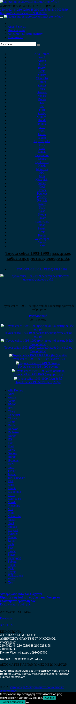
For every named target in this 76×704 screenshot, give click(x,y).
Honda (42, 120)
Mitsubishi (41, 179)
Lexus (42, 158)
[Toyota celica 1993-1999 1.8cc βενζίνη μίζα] (38, 355)
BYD (42, 71)
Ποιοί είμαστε (16, 30)
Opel (42, 186)
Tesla (42, 232)
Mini (42, 176)
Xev (42, 246)
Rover (42, 204)
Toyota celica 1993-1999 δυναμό (38, 366)
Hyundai (42, 123)
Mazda (42, 165)
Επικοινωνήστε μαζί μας (15, 604)
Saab (42, 207)
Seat (42, 211)
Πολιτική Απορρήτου (13, 702)
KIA (42, 144)
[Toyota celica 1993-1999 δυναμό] (38, 363)
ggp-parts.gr (18, 687)
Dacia (42, 88)
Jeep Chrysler (42, 141)
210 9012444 (8, 9)
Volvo (42, 242)
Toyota (42, 235)
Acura (42, 64)
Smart (42, 218)
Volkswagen (41, 239)
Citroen (42, 81)
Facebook (6, 618)
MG (41, 172)
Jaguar (42, 137)
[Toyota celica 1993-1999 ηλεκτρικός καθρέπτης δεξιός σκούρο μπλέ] (38, 344)
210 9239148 (25, 9)
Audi (42, 57)
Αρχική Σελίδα (17, 26)
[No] (27, 702)
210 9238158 (42, 9)
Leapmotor (42, 155)
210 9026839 (59, 9)
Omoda (42, 190)
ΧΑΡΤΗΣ (6, 625)
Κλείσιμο (49, 697)
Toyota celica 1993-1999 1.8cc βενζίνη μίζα (38, 358)
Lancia (42, 151)
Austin (42, 60)
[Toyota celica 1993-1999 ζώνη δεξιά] (38, 378)
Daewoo (42, 92)
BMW (42, 67)
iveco (42, 130)
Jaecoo (42, 134)
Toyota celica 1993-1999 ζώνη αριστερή (38, 374)
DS (42, 102)
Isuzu (42, 127)
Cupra (42, 85)
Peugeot (42, 193)
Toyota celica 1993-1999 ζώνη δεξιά (38, 382)
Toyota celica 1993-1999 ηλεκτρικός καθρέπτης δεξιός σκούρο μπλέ (38, 349)
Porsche (42, 197)
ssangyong (42, 221)
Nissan (42, 183)
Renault (42, 200)
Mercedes (42, 169)
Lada (42, 148)
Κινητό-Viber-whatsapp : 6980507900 (23, 13)
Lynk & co (42, 162)
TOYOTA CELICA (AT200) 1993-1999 (42, 269)
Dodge (42, 99)
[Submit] (38, 45)
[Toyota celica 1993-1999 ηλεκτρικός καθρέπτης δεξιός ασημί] (38, 329)
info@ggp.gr (8, 642)
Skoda (42, 214)
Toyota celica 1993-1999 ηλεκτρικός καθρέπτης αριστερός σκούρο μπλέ (38, 256)
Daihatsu (41, 95)
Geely (42, 113)
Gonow (42, 116)
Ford (42, 109)
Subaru (42, 225)
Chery (42, 74)
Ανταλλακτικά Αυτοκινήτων (25, 33)
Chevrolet (42, 78)
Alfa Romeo (41, 53)
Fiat (42, 106)
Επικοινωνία (15, 37)
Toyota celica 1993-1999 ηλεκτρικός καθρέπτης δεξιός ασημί (38, 334)
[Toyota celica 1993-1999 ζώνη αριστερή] (38, 370)
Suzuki (42, 228)
